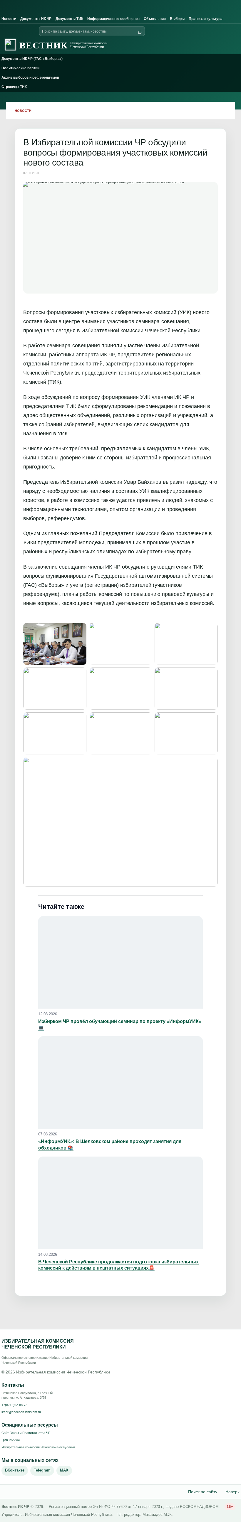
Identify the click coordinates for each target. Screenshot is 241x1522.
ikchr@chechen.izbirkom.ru (21, 1412)
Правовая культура (205, 19)
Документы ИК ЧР (35, 19)
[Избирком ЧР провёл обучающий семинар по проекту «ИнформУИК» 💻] (120, 962)
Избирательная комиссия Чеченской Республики (38, 1447)
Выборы (177, 19)
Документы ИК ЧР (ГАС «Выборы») (32, 59)
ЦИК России (10, 1440)
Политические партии (20, 68)
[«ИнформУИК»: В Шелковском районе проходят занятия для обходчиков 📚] (120, 1082)
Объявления (155, 19)
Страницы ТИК (14, 87)
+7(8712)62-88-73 (14, 1405)
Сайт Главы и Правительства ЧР (25, 1433)
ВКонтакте (14, 1470)
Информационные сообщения (113, 19)
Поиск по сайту (202, 1491)
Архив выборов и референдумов (30, 77)
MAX (64, 1470)
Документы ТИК (69, 19)
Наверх (232, 1491)
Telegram (42, 1470)
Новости (8, 19)
